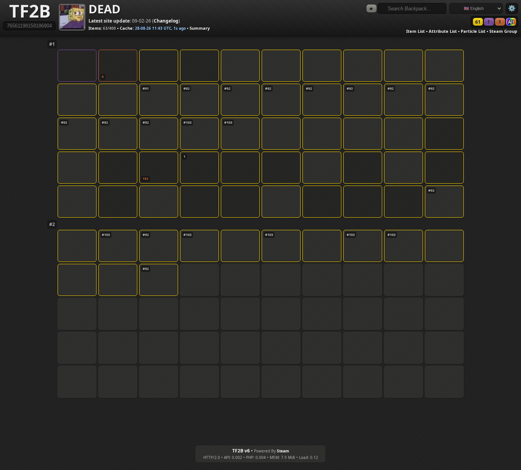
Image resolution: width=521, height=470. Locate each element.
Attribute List (443, 31)
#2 (52, 224)
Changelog (166, 21)
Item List (415, 31)
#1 (52, 44)
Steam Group (503, 31)
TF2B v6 (241, 450)
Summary (200, 28)
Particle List (473, 31)
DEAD (104, 9)
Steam (283, 451)
